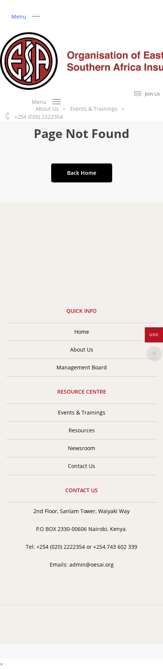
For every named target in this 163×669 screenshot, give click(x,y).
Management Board (81, 367)
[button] (25, 15)
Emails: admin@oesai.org (82, 564)
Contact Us (81, 466)
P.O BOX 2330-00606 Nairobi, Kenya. (81, 528)
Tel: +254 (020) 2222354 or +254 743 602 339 (81, 546)
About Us (81, 349)
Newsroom (81, 448)
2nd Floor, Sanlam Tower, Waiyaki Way (81, 511)
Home (81, 331)
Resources (82, 430)
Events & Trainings (81, 412)
